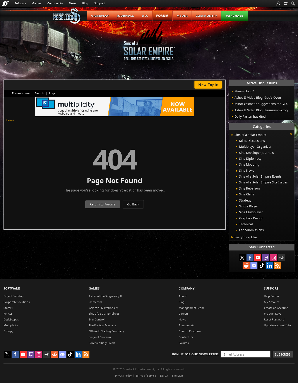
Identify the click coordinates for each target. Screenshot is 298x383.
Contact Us (186, 337)
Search (39, 93)
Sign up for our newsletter (194, 354)
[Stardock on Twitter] (242, 258)
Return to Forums (103, 204)
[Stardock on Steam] (281, 258)
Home (10, 120)
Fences (7, 313)
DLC (145, 16)
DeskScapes (11, 319)
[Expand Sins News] (237, 171)
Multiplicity (10, 325)
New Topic (208, 84)
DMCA (164, 376)
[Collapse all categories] (290, 134)
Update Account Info (277, 325)
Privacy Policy (123, 376)
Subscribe (283, 354)
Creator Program (190, 331)
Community (55, 3)
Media (182, 16)
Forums (184, 343)
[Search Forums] (293, 3)
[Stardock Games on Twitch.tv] (266, 258)
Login (53, 93)
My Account (271, 302)
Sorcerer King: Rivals (102, 343)
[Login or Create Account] (278, 3)
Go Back (133, 204)
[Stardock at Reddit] (246, 265)
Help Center (271, 296)
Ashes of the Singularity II (105, 296)
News (72, 3)
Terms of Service (146, 376)
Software (20, 3)
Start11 (8, 308)
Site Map (177, 376)
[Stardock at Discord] (254, 265)
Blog (85, 3)
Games (36, 3)
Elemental (95, 302)
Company (187, 288)
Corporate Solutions (16, 302)
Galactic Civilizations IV (103, 308)
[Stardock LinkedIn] (270, 265)
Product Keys (272, 313)
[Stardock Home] (5, 3)
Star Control (96, 319)
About (183, 296)
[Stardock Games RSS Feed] (277, 265)
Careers (183, 313)
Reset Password (274, 319)
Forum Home (20, 93)
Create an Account (276, 308)
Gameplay (100, 16)
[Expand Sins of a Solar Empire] (232, 135)
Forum (162, 16)
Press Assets (187, 325)
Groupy (8, 331)
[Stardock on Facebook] (250, 258)
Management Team (191, 308)
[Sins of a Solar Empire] (149, 44)
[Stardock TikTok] (262, 265)
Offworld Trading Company (106, 331)
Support (99, 3)
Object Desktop (13, 296)
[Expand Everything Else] (232, 237)
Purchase (234, 16)
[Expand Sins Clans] (237, 194)
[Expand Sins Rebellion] (237, 189)
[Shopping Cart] (285, 3)
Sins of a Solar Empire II (104, 313)
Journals (125, 16)
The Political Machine (102, 325)
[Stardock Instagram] (273, 258)
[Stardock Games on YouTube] (258, 258)
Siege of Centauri (100, 337)
